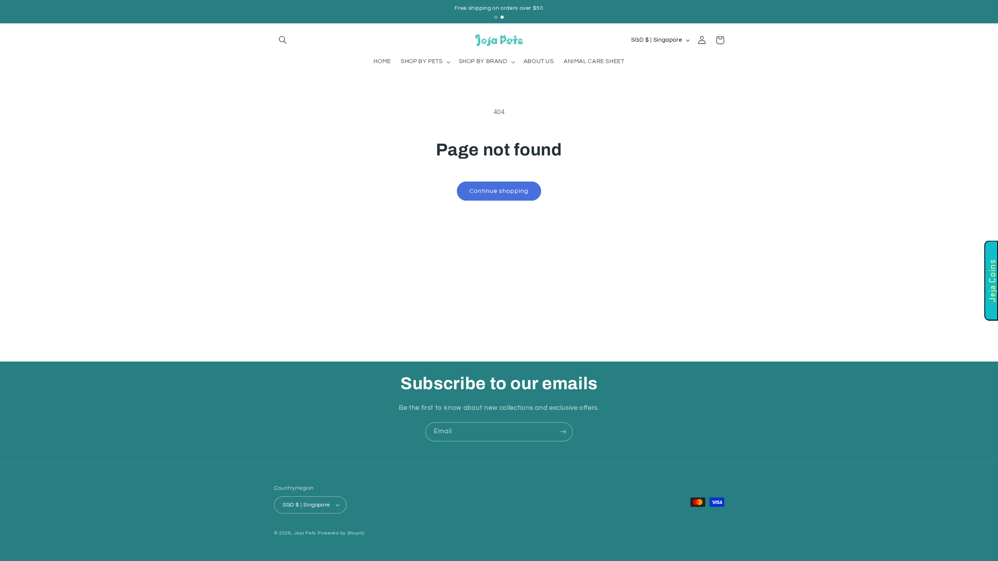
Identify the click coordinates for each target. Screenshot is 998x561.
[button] (283, 40)
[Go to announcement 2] (502, 17)
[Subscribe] (563, 431)
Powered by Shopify (341, 533)
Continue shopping (499, 191)
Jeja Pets (305, 533)
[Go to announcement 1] (495, 17)
